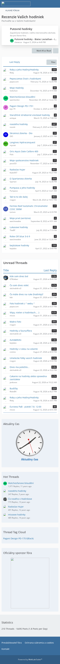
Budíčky (14, 388)
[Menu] (56, 4)
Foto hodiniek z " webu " (22, 303)
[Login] (48, 4)
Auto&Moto (15, 339)
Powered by (30, 659)
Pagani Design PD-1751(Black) (18, 538)
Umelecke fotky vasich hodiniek (26, 358)
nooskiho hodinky (19, 124)
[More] (55, 50)
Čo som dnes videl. (19, 285)
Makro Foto (15, 321)
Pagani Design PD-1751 (21, 106)
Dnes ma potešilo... (19, 367)
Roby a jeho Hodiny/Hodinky (24, 69)
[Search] (41, 4)
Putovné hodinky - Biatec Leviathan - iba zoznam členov (35, 39)
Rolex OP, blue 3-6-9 (20, 236)
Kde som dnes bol (19, 276)
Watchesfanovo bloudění (22, 96)
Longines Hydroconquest (22, 142)
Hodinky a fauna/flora (21, 330)
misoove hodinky (16, 514)
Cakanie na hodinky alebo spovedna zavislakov (28, 378)
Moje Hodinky (17, 87)
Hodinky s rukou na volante (24, 348)
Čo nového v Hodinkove (20, 498)
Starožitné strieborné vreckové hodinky (30, 115)
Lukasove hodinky (19, 227)
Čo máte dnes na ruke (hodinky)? (26, 294)
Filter (53, 62)
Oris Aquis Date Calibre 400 (24, 151)
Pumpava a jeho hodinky (22, 187)
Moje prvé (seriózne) (20, 218)
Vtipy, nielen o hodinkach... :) (24, 312)
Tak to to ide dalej (19, 196)
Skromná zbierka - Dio (21, 133)
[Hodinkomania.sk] (16, 4)
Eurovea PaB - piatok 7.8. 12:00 (25, 406)
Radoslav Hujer (17, 169)
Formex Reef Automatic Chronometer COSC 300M (29, 208)
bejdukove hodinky (19, 245)
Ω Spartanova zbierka (21, 178)
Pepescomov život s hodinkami (25, 78)
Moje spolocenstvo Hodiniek (24, 160)
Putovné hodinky (21, 29)
